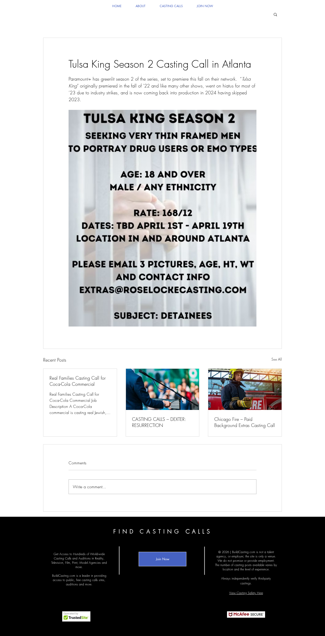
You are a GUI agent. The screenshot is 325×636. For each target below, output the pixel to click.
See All (276, 359)
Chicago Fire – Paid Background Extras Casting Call (244, 422)
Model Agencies (90, 562)
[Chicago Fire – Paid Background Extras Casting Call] (245, 389)
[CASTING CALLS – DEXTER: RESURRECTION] (162, 389)
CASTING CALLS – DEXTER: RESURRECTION (159, 422)
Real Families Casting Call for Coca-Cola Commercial (78, 381)
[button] (275, 14)
